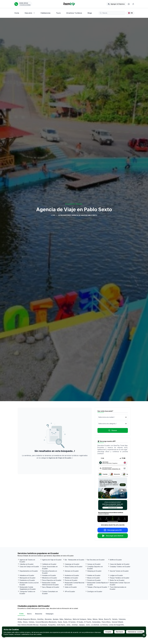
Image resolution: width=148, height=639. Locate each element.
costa (21, 613)
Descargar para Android (114, 536)
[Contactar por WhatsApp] (144, 635)
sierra (29, 614)
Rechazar (119, 632)
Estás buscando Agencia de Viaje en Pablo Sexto (77, 215)
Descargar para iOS (114, 530)
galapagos (49, 614)
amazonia (38, 614)
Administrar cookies (135, 632)
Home (53, 215)
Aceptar (108, 632)
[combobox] (98, 417)
